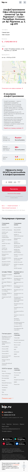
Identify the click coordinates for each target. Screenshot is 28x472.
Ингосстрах (17, 345)
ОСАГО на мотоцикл (4, 248)
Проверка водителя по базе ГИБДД (19, 323)
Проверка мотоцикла (17, 319)
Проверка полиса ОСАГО (6, 258)
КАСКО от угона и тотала (18, 255)
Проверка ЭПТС (18, 326)
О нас (3, 424)
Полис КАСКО (17, 227)
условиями (16, 464)
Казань (3, 380)
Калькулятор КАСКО (17, 239)
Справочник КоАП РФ (6, 297)
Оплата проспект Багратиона (6, 356)
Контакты (15, 424)
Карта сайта (5, 426)
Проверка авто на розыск (18, 294)
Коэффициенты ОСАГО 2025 (6, 264)
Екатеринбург (5, 378)
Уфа (3, 392)
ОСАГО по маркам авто (6, 240)
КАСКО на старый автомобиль (18, 246)
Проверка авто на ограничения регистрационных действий (18, 299)
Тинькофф (16, 338)
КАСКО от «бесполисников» (18, 235)
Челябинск (4, 387)
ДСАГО (4, 245)
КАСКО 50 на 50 (18, 262)
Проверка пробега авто (19, 311)
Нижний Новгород (7, 383)
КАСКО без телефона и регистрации (17, 251)
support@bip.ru (8, 412)
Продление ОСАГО (7, 252)
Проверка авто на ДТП (18, 290)
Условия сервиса (7, 431)
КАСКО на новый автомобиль (18, 259)
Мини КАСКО (17, 230)
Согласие (16, 352)
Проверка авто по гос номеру (18, 286)
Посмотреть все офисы (11, 88)
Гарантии (9, 424)
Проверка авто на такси (18, 304)
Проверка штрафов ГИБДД (7, 275)
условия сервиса (14, 197)
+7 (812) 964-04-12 (10, 42)
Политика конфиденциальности (11, 429)
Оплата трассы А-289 (6, 360)
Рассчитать (14, 189)
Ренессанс (17, 356)
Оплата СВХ (5, 349)
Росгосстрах (17, 342)
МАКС (15, 354)
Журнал (22, 424)
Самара (4, 390)
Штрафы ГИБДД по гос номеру (7, 290)
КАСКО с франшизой (17, 242)
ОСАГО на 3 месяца (7, 230)
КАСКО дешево (18, 268)
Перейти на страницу (12, 128)
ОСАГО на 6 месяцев (5, 233)
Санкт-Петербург (6, 373)
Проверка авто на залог (18, 308)
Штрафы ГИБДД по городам (7, 294)
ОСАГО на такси (6, 243)
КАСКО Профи (17, 232)
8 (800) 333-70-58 (9, 415)
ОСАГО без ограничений (5, 236)
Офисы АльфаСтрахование (9, 208)
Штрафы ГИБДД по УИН (7, 286)
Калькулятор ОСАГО (5, 254)
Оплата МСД (5, 346)
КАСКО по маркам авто (18, 265)
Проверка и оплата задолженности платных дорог (7, 338)
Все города (5, 394)
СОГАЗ (15, 347)
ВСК (15, 349)
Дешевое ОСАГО (6, 261)
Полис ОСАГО (5, 227)
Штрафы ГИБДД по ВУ (7, 282)
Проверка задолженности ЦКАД (6, 343)
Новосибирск (5, 376)
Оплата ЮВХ (5, 351)
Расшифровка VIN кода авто (18, 329)
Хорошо (23, 466)
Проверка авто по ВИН (18, 283)
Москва (4, 371)
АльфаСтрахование (13, 205)
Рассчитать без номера (14, 193)
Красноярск (5, 385)
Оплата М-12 (5, 353)
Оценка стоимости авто (19, 315)
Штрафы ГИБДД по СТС (7, 279)
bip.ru (3, 205)
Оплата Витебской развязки (7, 364)
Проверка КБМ (17, 276)
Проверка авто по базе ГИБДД (18, 279)
